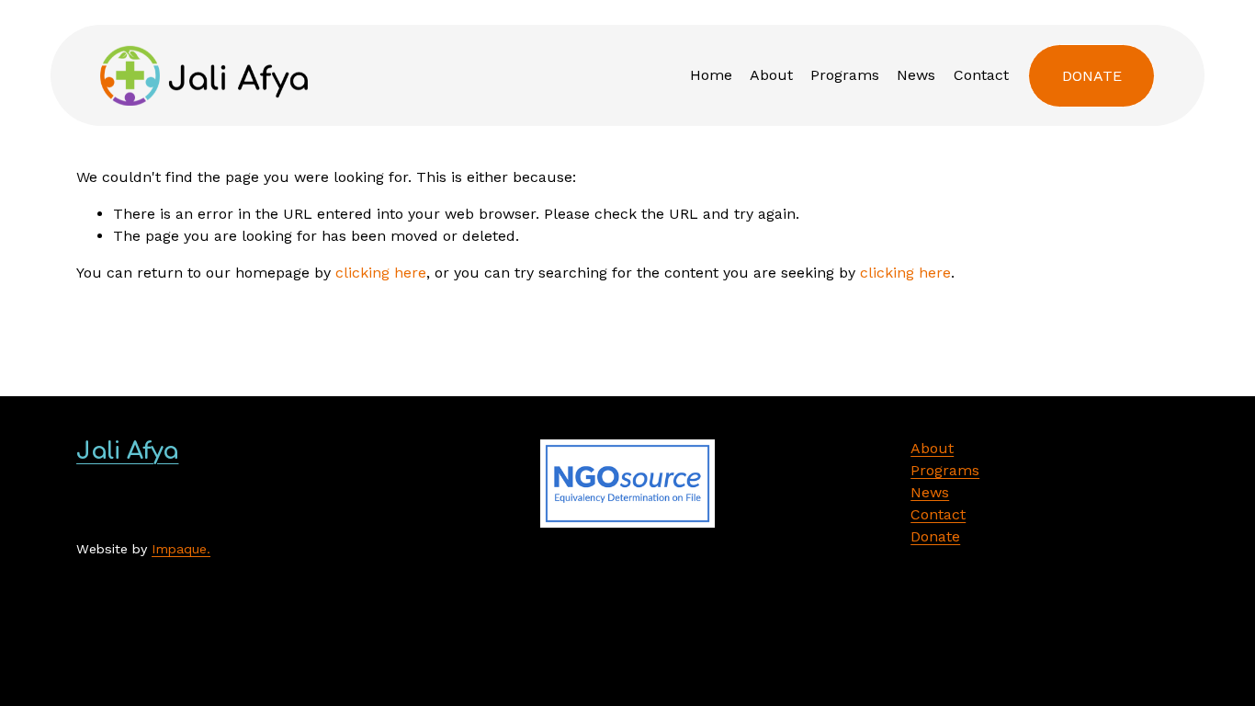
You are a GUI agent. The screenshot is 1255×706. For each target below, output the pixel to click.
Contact (981, 75)
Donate (1092, 76)
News (916, 75)
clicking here (380, 272)
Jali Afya (127, 451)
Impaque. (181, 548)
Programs (844, 75)
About (771, 75)
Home (711, 75)
